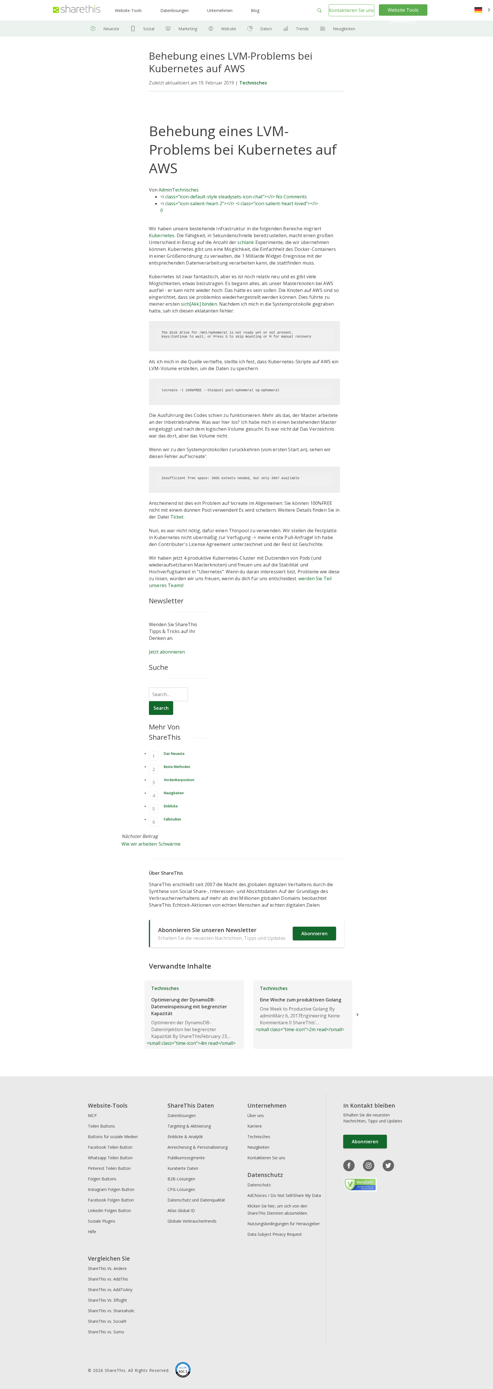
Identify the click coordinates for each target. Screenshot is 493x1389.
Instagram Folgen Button (111, 1189)
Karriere (254, 1126)
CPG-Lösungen (181, 1189)
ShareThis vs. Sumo (106, 1331)
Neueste (111, 28)
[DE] (482, 10)
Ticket (177, 517)
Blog (255, 10)
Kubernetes (162, 235)
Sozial (148, 28)
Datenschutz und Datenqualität (196, 1200)
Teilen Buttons (101, 1126)
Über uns (255, 1115)
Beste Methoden (177, 766)
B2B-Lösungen (181, 1179)
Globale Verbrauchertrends (192, 1221)
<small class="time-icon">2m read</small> (299, 1009)
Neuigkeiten (344, 28)
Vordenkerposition (179, 779)
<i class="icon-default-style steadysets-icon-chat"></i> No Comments (233, 196)
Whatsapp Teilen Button (110, 1157)
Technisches (253, 83)
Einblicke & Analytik (185, 1136)
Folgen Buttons (102, 1179)
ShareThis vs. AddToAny (110, 1289)
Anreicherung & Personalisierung (197, 1147)
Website (228, 28)
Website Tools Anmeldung (403, 16)
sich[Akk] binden (199, 304)
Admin (165, 190)
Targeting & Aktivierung (189, 1126)
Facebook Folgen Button (111, 1200)
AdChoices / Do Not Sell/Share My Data (284, 1195)
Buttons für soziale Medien (113, 1136)
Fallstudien (172, 819)
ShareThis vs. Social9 (107, 1321)
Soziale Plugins (101, 1221)
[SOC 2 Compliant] (182, 1370)
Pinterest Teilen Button (109, 1168)
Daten (266, 28)
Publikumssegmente (186, 1157)
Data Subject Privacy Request (274, 1234)
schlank (245, 242)
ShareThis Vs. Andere (107, 1268)
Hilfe (92, 1231)
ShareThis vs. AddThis (108, 1279)
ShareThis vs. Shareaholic (111, 1310)
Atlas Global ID (181, 1210)
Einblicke (171, 806)
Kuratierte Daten (182, 1168)
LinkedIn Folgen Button (109, 1210)
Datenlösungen (174, 10)
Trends (302, 28)
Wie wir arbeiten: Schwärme (151, 844)
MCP (92, 1115)
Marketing (187, 28)
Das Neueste (174, 753)
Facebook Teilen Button (110, 1147)
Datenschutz (259, 1185)
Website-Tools (128, 10)
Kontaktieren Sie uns (351, 10)
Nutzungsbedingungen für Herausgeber (283, 1223)
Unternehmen (220, 10)
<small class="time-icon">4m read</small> (191, 1015)
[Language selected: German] (482, 10)
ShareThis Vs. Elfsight (107, 1300)
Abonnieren (314, 933)
